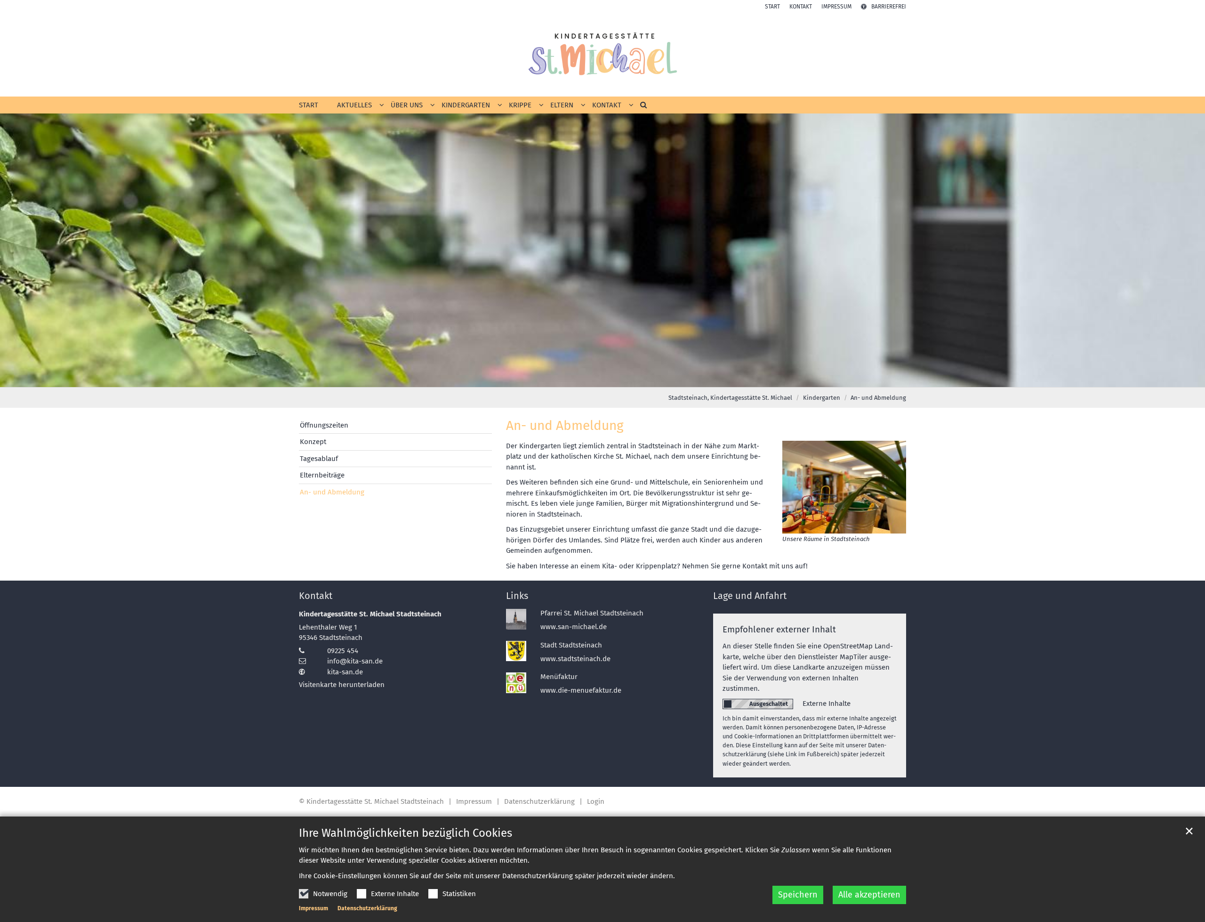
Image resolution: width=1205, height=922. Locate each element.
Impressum (313, 908)
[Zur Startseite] (602, 54)
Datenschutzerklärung (367, 908)
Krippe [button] (520, 105)
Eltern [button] (561, 105)
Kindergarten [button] (466, 105)
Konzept (313, 441)
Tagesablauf (319, 458)
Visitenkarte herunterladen (342, 684)
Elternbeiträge (322, 475)
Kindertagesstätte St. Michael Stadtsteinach (370, 614)
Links (517, 595)
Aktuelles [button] (354, 105)
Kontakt (315, 595)
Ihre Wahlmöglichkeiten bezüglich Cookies (405, 833)
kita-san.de (345, 672)
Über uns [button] (407, 105)
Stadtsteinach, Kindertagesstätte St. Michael (730, 397)
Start (308, 105)
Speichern (798, 895)
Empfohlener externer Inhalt (779, 629)
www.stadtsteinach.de (575, 659)
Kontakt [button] (606, 105)
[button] (640, 106)
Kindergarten (821, 397)
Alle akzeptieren (869, 895)
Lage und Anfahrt (750, 595)
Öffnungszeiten (324, 425)
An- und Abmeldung (878, 397)
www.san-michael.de (573, 627)
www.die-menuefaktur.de (580, 690)
